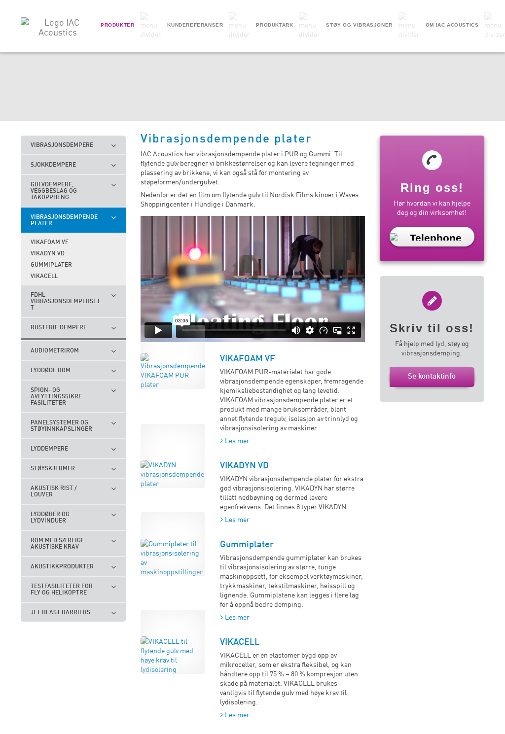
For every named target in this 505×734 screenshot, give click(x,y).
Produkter (117, 25)
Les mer (237, 440)
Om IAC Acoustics (452, 25)
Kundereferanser (195, 25)
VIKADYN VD (244, 464)
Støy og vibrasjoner (359, 25)
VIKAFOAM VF (247, 357)
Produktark (274, 25)
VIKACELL (239, 641)
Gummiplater (247, 543)
